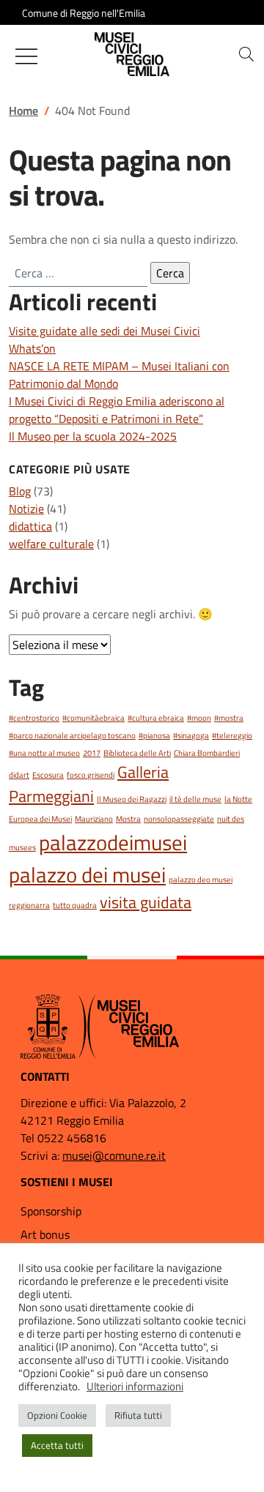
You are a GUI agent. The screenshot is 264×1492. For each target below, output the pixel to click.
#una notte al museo (44, 753)
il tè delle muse (195, 799)
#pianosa (154, 735)
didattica (30, 526)
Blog (20, 491)
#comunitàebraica (93, 718)
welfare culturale (51, 543)
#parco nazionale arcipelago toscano (72, 735)
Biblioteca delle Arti (137, 753)
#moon (199, 718)
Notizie (26, 508)
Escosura (48, 775)
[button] (246, 54)
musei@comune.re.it (114, 1155)
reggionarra (29, 905)
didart (19, 775)
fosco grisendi (90, 775)
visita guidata (145, 902)
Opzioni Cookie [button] (57, 1415)
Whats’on (32, 348)
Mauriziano (94, 819)
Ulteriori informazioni (135, 1386)
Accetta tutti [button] (57, 1445)
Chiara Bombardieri (207, 753)
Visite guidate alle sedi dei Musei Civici (104, 331)
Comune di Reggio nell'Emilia (83, 12)
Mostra (128, 819)
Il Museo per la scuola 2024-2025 (93, 436)
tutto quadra (75, 905)
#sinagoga (191, 735)
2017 (91, 753)
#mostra (228, 718)
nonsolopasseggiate (179, 819)
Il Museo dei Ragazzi (131, 799)
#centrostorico (34, 718)
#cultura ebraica (156, 718)
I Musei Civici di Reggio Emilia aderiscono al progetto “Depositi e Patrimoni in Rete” (116, 409)
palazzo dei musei (87, 874)
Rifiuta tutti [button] (138, 1415)
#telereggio (232, 735)
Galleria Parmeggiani (89, 784)
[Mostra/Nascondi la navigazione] (26, 56)
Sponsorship (51, 1211)
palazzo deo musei (200, 879)
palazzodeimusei (113, 842)
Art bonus (45, 1234)
